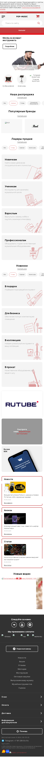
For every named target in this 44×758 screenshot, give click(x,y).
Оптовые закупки (22, 676)
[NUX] (11, 126)
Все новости (8, 503)
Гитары (22, 103)
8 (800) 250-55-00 (22, 737)
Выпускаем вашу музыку (22, 680)
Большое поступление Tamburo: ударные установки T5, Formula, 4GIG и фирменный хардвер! (21, 496)
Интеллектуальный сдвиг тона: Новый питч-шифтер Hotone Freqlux (21, 527)
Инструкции (22, 673)
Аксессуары (32, 147)
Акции (22, 661)
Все (5, 103)
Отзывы (22, 665)
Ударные (13, 103)
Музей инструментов (22, 684)
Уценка (21, 688)
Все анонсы (8, 534)
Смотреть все (22, 98)
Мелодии (22, 669)
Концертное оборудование (34, 103)
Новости (22, 658)
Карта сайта (5, 744)
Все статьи (7, 565)
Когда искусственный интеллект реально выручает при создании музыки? (21, 558)
